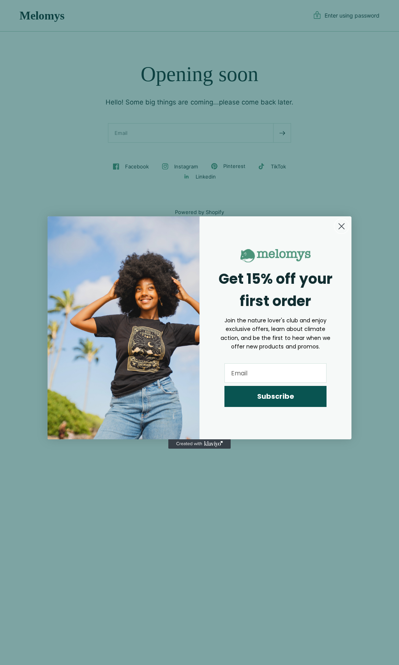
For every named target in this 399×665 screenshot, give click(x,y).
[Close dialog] (341, 226)
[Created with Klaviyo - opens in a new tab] (199, 444)
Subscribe (275, 396)
